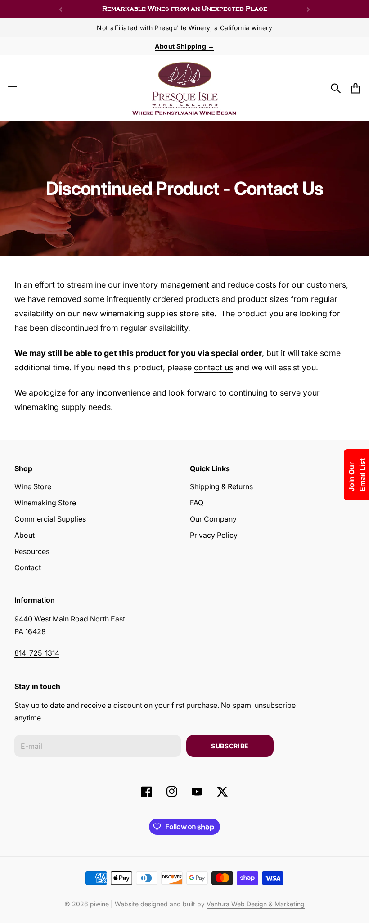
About (24, 535)
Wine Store (32, 486)
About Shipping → (184, 46)
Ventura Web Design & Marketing (256, 904)
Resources (32, 551)
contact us (213, 367)
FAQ (196, 502)
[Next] (308, 9)
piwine (99, 904)
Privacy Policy (214, 535)
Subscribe (230, 746)
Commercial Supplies (50, 518)
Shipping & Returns (221, 486)
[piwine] (184, 88)
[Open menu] (12, 88)
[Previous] (60, 9)
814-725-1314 (36, 652)
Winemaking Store (45, 502)
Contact (27, 567)
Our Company (213, 518)
